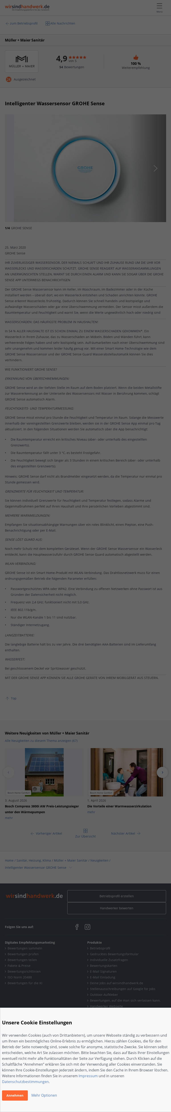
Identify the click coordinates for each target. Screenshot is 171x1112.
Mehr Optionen (44, 1095)
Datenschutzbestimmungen (25, 1081)
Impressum (88, 1075)
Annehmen (14, 1095)
